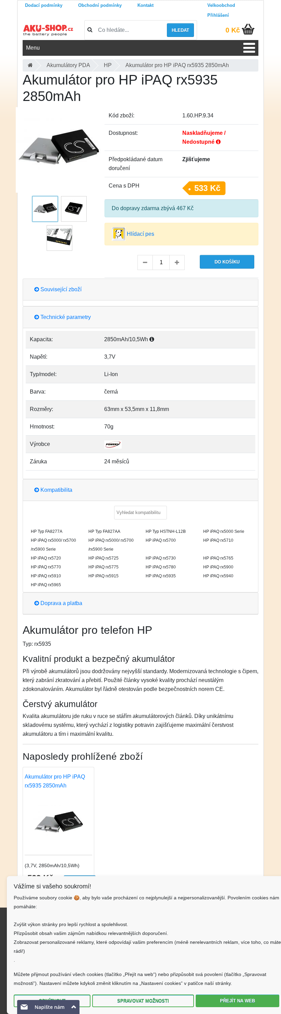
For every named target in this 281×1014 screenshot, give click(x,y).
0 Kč (232, 30)
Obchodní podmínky (100, 5)
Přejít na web (237, 1000)
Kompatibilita (55, 490)
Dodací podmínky (43, 5)
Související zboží (60, 289)
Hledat (180, 30)
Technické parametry (65, 317)
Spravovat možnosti (143, 1000)
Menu (33, 48)
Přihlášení (218, 15)
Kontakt (145, 5)
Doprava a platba (60, 603)
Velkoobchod (221, 5)
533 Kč (207, 188)
